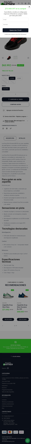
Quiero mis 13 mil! (15, 30)
